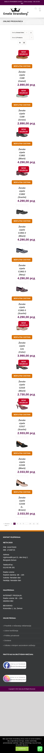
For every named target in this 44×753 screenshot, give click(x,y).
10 (30, 523)
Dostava (7, 640)
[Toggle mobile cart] (40, 11)
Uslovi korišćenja (11, 631)
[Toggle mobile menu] (40, 8)
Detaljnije (23, 61)
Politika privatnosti (11, 636)
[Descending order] (31, 33)
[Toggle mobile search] (36, 8)
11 (33, 523)
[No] (41, 745)
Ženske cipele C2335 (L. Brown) (22, 504)
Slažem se (22, 749)
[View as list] (24, 43)
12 (37, 523)
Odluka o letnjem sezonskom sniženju (19, 645)
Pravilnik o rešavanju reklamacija (17, 626)
